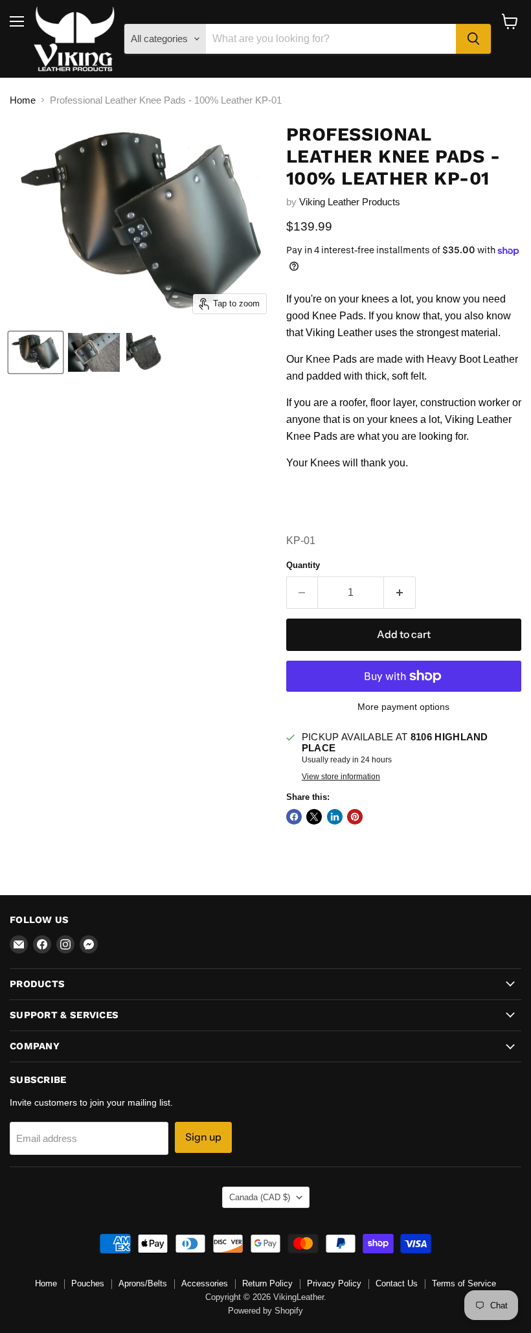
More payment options (403, 706)
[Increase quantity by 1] (400, 592)
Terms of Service (464, 1283)
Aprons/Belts (143, 1283)
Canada (259, 1197)
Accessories (204, 1283)
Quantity (303, 565)
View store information (341, 776)
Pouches (87, 1283)
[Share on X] (314, 817)
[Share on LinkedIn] (335, 817)
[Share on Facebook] (294, 817)
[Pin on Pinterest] (355, 817)
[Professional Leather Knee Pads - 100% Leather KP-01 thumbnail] (35, 352)
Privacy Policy (334, 1283)
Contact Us (397, 1283)
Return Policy (267, 1283)
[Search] (473, 39)
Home (23, 100)
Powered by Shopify (265, 1311)
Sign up (203, 1137)
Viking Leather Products (349, 201)
